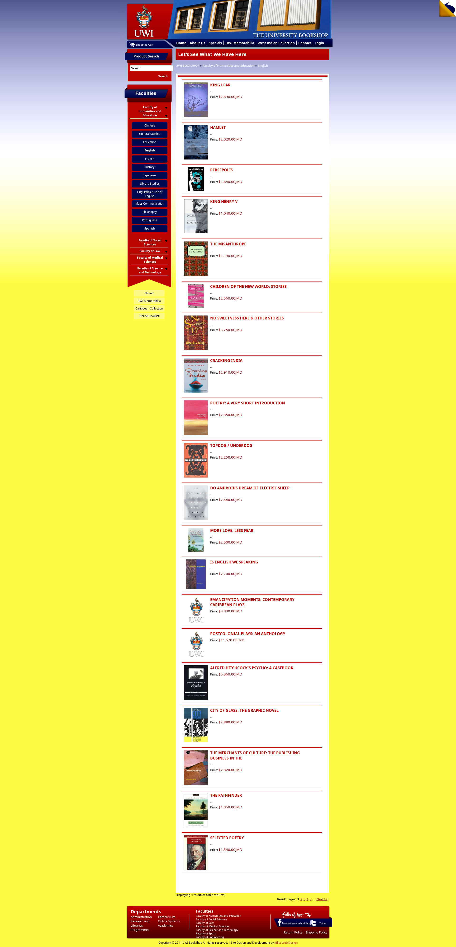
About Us (197, 43)
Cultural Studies (149, 134)
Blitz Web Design (286, 943)
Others (149, 293)
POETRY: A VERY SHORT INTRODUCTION (247, 403)
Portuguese (149, 220)
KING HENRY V (224, 201)
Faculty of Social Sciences (211, 919)
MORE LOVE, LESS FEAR (231, 530)
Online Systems (169, 921)
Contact (304, 43)
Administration (141, 917)
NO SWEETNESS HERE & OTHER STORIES (247, 318)
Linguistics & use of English (149, 194)
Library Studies (150, 184)
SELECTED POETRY (227, 837)
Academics (165, 925)
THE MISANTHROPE (228, 244)
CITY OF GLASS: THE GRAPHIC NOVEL (244, 710)
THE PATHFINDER (226, 795)
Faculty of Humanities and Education (229, 65)
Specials (215, 43)
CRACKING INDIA (226, 360)
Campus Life (166, 917)
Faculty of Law (205, 922)
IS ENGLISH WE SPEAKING (234, 562)
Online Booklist (149, 316)
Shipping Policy (316, 932)
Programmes (140, 930)
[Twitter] (313, 926)
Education (149, 142)
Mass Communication (149, 204)
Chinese (149, 125)
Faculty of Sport (206, 933)
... (313, 899)
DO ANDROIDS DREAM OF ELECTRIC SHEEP (250, 488)
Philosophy (149, 212)
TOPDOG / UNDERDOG (231, 445)
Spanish (149, 228)
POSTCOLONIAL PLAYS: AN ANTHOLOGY (247, 633)
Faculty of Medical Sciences (212, 926)
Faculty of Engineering (210, 937)
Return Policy (293, 932)
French (149, 159)
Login (319, 43)
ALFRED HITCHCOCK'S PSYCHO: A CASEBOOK (251, 667)
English (263, 65)
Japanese (150, 175)
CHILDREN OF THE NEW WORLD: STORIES (248, 286)
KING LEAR (220, 85)
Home (181, 43)
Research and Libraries (140, 923)
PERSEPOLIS (221, 170)
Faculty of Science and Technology (217, 930)
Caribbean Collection (149, 308)
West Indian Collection (276, 43)
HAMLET (218, 127)
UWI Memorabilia (239, 43)
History (149, 167)
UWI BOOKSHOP (188, 65)
